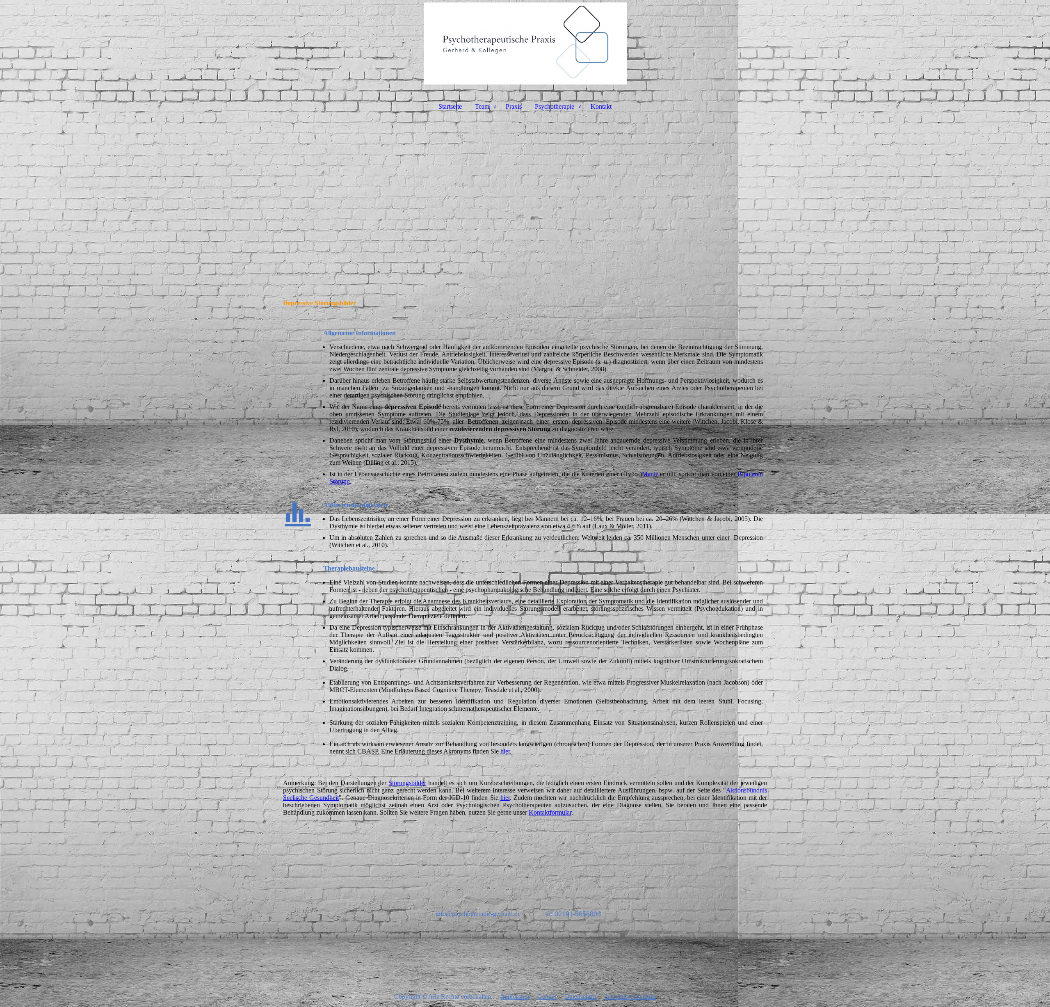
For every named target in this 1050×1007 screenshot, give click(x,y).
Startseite (450, 106)
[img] (525, 43)
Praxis (514, 106)
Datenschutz (581, 996)
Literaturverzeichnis (630, 996)
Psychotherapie (554, 106)
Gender (547, 996)
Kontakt (601, 106)
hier (505, 751)
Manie (650, 473)
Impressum (515, 996)
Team (482, 106)
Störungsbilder (407, 782)
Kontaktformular (550, 812)
